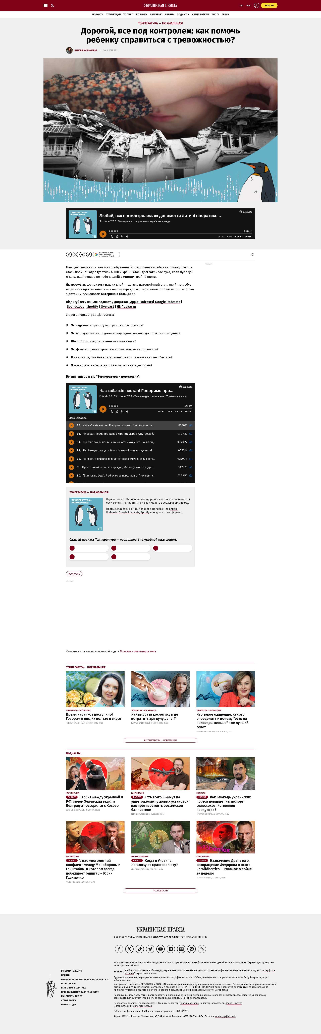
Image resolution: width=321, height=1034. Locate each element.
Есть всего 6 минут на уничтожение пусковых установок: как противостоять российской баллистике (160, 803)
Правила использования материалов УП (85, 979)
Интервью (156, 14)
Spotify (92, 307)
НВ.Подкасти (126, 307)
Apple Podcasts (141, 302)
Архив (225, 14)
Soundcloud (75, 307)
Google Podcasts (167, 302)
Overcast (107, 307)
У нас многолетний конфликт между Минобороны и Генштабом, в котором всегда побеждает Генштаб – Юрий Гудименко (93, 869)
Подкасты (183, 14)
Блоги (215, 14)
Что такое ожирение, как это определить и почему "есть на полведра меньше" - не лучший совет (222, 720)
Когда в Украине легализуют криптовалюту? (154, 862)
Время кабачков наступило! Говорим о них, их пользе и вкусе (93, 716)
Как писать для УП (71, 996)
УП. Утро (128, 14)
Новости (97, 14)
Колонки (141, 14)
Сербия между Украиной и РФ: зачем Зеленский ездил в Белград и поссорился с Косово (94, 801)
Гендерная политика (73, 987)
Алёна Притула (234, 1003)
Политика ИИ (68, 983)
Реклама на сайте (71, 971)
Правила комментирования (138, 651)
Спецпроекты (200, 14)
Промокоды (68, 1004)
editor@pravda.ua (142, 1006)
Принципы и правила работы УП (80, 992)
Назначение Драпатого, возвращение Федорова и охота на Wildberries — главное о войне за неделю (224, 867)
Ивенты (169, 14)
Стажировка (68, 1000)
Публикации (113, 14)
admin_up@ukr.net (225, 1016)
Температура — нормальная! (160, 23)
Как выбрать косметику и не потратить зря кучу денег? (154, 716)
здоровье (74, 574)
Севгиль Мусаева (189, 1003)
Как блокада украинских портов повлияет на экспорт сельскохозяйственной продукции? (223, 803)
